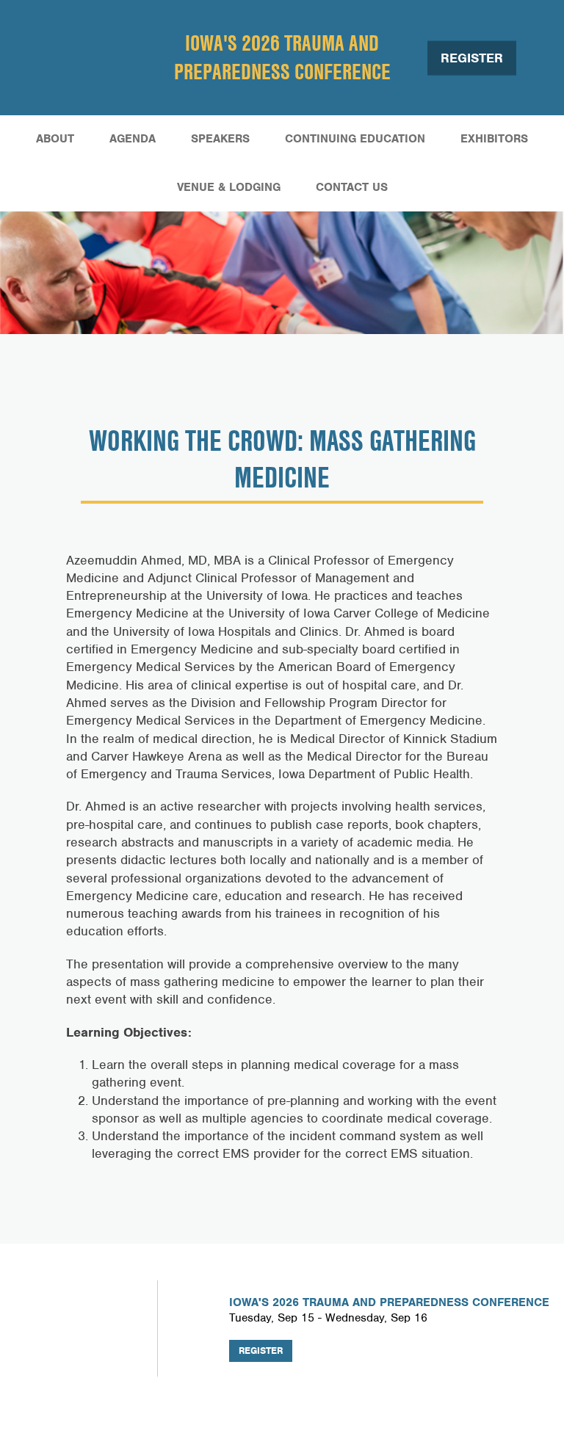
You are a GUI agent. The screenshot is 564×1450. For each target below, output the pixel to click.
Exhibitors (494, 138)
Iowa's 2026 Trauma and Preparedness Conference (282, 57)
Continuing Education (355, 138)
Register (472, 57)
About (55, 138)
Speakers (220, 138)
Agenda (132, 138)
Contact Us (352, 187)
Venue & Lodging (229, 187)
